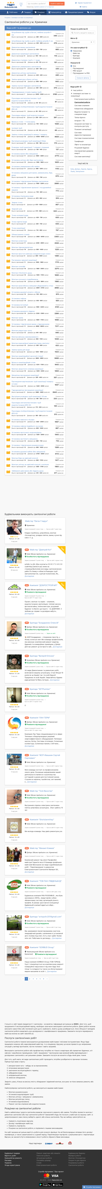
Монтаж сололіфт (18, 266)
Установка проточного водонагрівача (26, 432)
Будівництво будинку (76, 1153)
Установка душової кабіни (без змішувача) (28, 452)
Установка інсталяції (20, 305)
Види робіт (75, 87)
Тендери (27, 12)
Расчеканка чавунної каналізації (24, 260)
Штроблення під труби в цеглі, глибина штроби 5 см (32, 41)
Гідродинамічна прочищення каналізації (27, 390)
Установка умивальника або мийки (26, 166)
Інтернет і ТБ (80, 121)
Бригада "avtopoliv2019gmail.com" (46, 916)
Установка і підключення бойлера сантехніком (30, 181)
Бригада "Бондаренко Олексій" (44, 623)
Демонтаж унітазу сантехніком (24, 73)
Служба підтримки (93, 1187)
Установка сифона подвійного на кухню (27, 426)
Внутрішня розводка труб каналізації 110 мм (29, 396)
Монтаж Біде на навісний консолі (25, 458)
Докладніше (29, 576)
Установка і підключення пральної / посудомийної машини (31, 189)
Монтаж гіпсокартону (76, 1158)
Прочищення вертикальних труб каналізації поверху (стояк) (32, 383)
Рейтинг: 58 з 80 (14, 640)
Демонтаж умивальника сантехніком (26, 67)
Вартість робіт (10, 1156)
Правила (8, 1163)
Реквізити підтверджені (36, 592)
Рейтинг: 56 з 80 (14, 706)
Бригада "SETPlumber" (40, 689)
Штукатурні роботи (44, 1158)
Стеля (39, 1163)
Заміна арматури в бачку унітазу (25, 79)
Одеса (89, 169)
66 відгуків (14, 570)
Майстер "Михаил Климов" (42, 848)
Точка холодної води (20, 215)
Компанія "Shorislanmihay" (42, 819)
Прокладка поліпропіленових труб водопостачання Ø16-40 (32, 108)
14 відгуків (14, 772)
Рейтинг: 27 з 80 (14, 539)
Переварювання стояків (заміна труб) (27, 92)
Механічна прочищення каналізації (25, 375)
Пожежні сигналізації (83, 129)
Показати (74, 63)
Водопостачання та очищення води (82, 113)
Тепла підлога (80, 117)
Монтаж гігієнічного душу (22, 273)
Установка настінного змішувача (24, 439)
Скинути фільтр (83, 78)
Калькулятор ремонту (13, 1158)
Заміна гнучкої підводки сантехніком (26, 86)
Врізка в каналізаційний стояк (23, 362)
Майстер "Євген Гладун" (36, 521)
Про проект (59, 1172)
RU (21, 6)
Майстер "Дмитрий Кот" (41, 549)
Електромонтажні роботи (85, 99)
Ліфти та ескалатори (83, 145)
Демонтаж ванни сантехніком (23, 47)
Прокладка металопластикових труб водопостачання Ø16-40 (26, 99)
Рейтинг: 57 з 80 (14, 673)
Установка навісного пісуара (23, 420)
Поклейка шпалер (44, 1160)
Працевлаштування (75, 12)
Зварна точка (17, 202)
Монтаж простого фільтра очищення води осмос (31, 254)
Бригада (76, 56)
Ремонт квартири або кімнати (48, 1153)
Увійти (84, 7)
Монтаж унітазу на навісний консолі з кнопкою (30, 464)
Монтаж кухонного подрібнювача (25, 279)
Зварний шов (17, 209)
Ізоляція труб (17, 128)
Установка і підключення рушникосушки (28, 445)
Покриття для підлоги (77, 1160)
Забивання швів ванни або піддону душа (27, 471)
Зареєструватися (84, 3)
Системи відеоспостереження (83, 134)
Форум (92, 12)
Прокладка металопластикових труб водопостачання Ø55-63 (26, 404)
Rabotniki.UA (57, 1180)
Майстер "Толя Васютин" (41, 791)
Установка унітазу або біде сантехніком (27, 160)
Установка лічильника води (22, 196)
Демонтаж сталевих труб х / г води (26, 60)
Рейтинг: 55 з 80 (14, 734)
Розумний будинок (82, 148)
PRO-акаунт (77, 71)
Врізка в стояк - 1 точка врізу (23, 122)
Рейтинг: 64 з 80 (14, 594)
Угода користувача (12, 1165)
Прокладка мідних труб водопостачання (28, 115)
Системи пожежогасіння (84, 138)
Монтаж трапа (17, 318)
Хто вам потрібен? (78, 48)
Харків (83, 169)
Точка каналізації (18, 228)
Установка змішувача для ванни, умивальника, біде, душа (32, 174)
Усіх (74, 66)
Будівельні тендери (12, 1153)
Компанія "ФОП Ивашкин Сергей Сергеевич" (42, 756)
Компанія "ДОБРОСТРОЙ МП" (43, 585)
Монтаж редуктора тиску (22, 330)
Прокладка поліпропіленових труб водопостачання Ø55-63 (32, 412)
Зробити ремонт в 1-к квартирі (44, 7)
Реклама (8, 1160)
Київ (72, 169)
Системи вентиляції (82, 157)
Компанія (76, 58)
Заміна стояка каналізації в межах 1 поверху (29, 134)
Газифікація (79, 141)
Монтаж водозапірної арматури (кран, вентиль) (30, 343)
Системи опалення (82, 105)
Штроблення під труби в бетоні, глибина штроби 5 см (31, 33)
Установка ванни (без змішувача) (25, 154)
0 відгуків (14, 541)
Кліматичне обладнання (84, 109)
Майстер (76, 53)
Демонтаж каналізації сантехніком (25, 54)
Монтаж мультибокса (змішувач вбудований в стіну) (32, 286)
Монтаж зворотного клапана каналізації (27, 369)
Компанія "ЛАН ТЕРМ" (40, 717)
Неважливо (77, 51)
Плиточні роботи (43, 1156)
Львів (73, 171)
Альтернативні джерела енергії (84, 152)
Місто (73, 38)
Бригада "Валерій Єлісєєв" (42, 656)
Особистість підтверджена (38, 557)
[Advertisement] (35, 494)
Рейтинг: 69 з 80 (14, 567)
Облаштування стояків (20, 234)
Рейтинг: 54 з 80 (14, 837)
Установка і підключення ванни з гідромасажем (30, 324)
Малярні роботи (74, 1156)
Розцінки (41, 12)
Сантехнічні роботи (82, 102)
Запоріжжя (80, 171)
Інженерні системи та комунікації (80, 95)
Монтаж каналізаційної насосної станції (27, 356)
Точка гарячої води (19, 222)
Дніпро (77, 169)
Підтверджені (78, 68)
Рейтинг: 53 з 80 (14, 934)
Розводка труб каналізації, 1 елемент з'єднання (30, 147)
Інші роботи (77, 90)
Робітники (13, 12)
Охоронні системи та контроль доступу (83, 125)
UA (21, 4)
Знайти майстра (56, 4)
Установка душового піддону (23, 311)
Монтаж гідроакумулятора (22, 247)
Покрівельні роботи (76, 1163)
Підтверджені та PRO (81, 73)
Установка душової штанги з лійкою (26, 292)
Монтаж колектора (19, 241)
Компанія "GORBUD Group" (42, 947)
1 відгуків (14, 643)
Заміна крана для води (21, 350)
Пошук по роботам (78, 29)
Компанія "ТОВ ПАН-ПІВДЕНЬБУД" (46, 881)
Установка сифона (19, 298)
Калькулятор (56, 12)
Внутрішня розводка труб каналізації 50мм (29, 141)
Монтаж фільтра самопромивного (25, 337)
